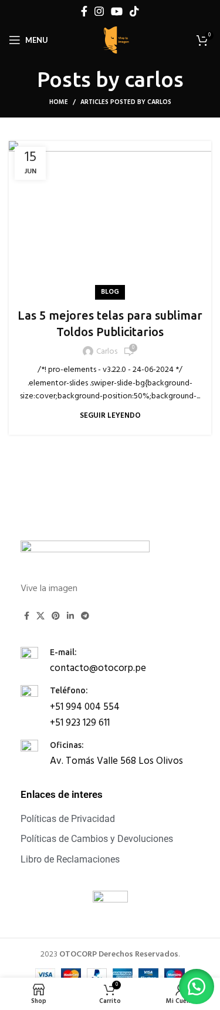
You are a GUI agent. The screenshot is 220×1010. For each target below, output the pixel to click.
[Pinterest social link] (55, 615)
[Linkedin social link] (70, 615)
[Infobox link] (110, 660)
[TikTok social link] (134, 11)
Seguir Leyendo (110, 416)
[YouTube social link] (116, 11)
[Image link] (85, 555)
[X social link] (40, 615)
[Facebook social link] (84, 11)
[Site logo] (116, 40)
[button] (196, 986)
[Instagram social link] (99, 11)
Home (58, 102)
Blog (110, 292)
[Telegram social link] (85, 615)
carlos (154, 79)
